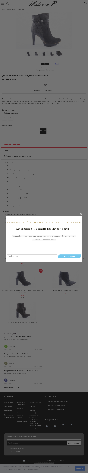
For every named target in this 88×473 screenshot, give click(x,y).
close (81, 214)
